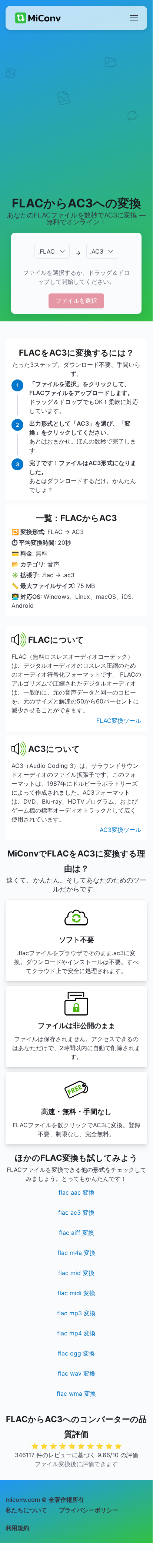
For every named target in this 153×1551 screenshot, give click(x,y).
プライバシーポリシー (88, 1510)
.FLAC (46, 251)
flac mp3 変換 (76, 1313)
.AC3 (96, 251)
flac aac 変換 (76, 1192)
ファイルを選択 (76, 300)
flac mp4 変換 (76, 1333)
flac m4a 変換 (76, 1252)
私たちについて (26, 1510)
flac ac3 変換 (76, 1212)
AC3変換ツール (120, 829)
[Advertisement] (76, 112)
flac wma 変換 (76, 1393)
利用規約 (17, 1528)
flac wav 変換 (76, 1373)
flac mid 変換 (76, 1273)
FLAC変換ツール (118, 720)
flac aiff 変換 (76, 1232)
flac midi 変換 (76, 1293)
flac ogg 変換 (76, 1353)
